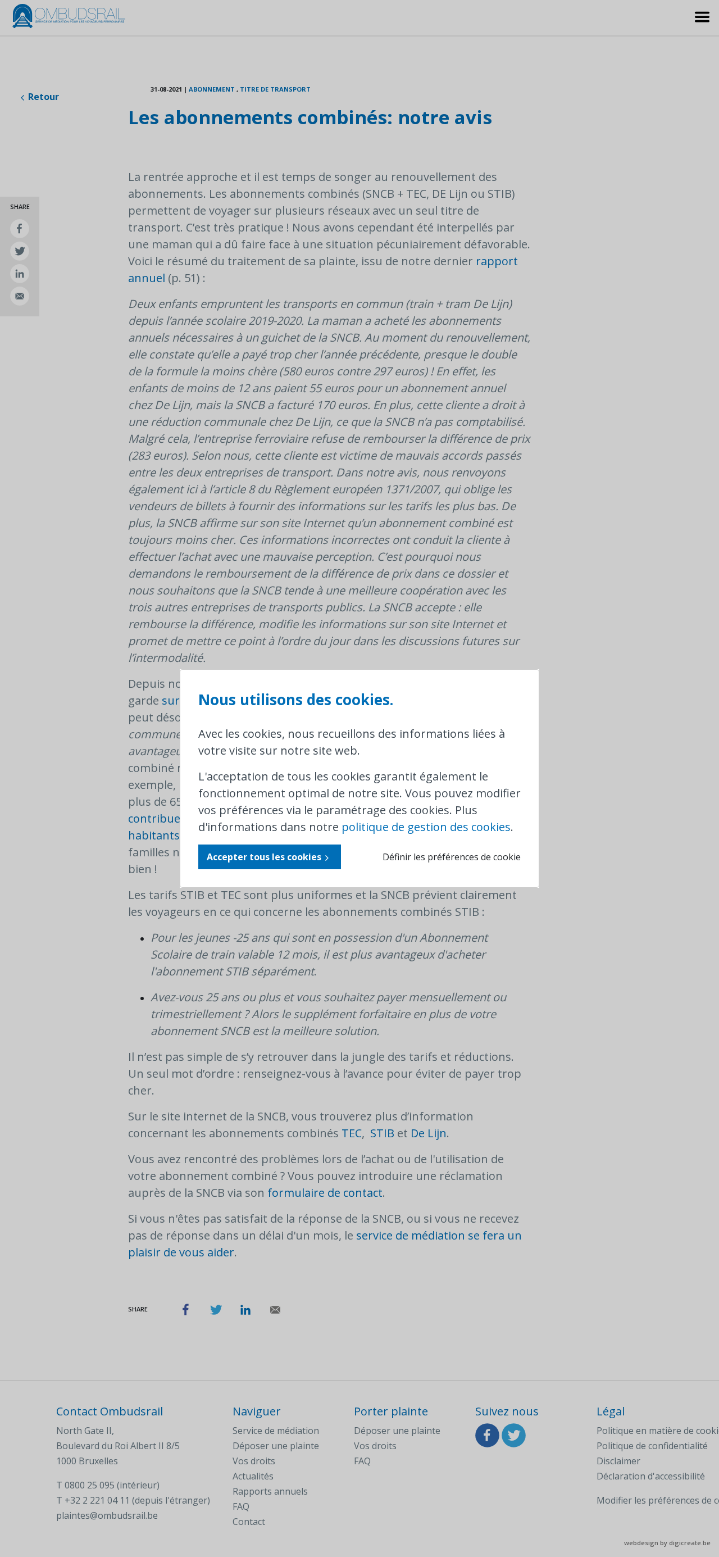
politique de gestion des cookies (426, 826)
